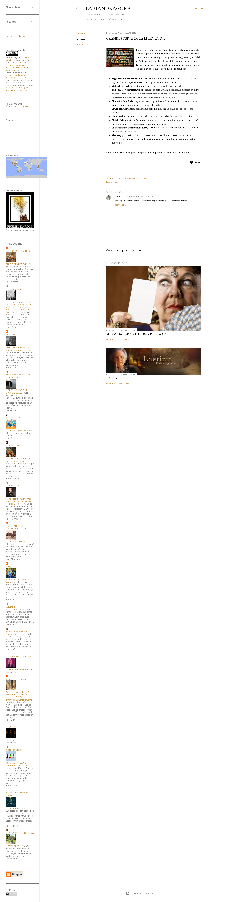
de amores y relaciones (17, 679)
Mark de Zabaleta (14, 486)
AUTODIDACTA (13, 417)
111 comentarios (123, 339)
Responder (120, 205)
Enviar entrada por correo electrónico (132, 178)
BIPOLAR (10, 727)
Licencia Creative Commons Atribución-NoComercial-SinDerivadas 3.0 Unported (18, 66)
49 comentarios (123, 383)
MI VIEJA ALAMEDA (16, 541)
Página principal (96, 19)
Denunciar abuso (15, 36)
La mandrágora (108, 8)
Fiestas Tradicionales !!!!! (17, 808)
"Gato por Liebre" (14, 750)
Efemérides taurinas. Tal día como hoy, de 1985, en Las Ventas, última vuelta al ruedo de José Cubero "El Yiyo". (19, 307)
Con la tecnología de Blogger (142, 893)
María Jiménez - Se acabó (18, 669)
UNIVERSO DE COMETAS (18, 656)
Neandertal (11, 740)
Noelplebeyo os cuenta (17, 631)
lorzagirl (9, 566)
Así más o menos (117, 19)
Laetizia (113, 378)
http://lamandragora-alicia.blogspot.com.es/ (16, 76)
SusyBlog (10, 607)
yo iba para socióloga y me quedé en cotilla (18, 376)
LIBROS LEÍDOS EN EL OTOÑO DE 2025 (17, 391)
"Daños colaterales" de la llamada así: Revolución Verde (17, 765)
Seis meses (11, 609)
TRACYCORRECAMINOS (18, 251)
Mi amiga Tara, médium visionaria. (137, 334)
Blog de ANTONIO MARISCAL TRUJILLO (16, 527)
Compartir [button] (80, 33)
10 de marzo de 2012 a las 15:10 (143, 197)
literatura (80, 44)
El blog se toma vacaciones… (19, 430)
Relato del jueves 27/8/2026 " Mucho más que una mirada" (20, 348)
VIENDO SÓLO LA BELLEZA (20, 833)
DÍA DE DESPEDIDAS (16, 264)
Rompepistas (12, 634)
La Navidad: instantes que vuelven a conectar (18, 459)
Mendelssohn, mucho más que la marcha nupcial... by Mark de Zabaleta (18, 501)
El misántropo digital (15, 289)
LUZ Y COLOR (13, 846)
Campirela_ (11, 334)
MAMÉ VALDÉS (122, 196)
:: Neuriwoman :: (13, 445)
